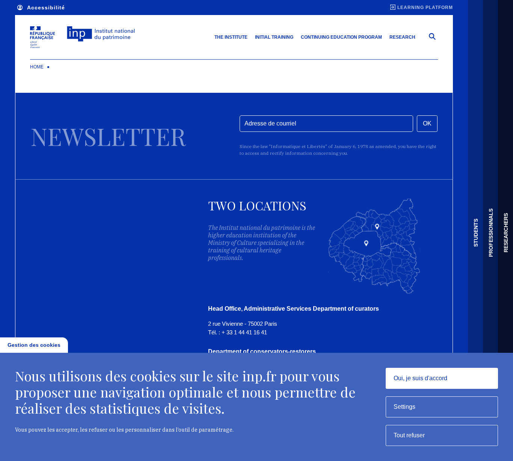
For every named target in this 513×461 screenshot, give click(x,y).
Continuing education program (341, 37)
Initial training (274, 37)
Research (402, 37)
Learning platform (425, 7)
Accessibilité (46, 8)
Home (37, 67)
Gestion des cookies (34, 345)
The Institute (230, 37)
